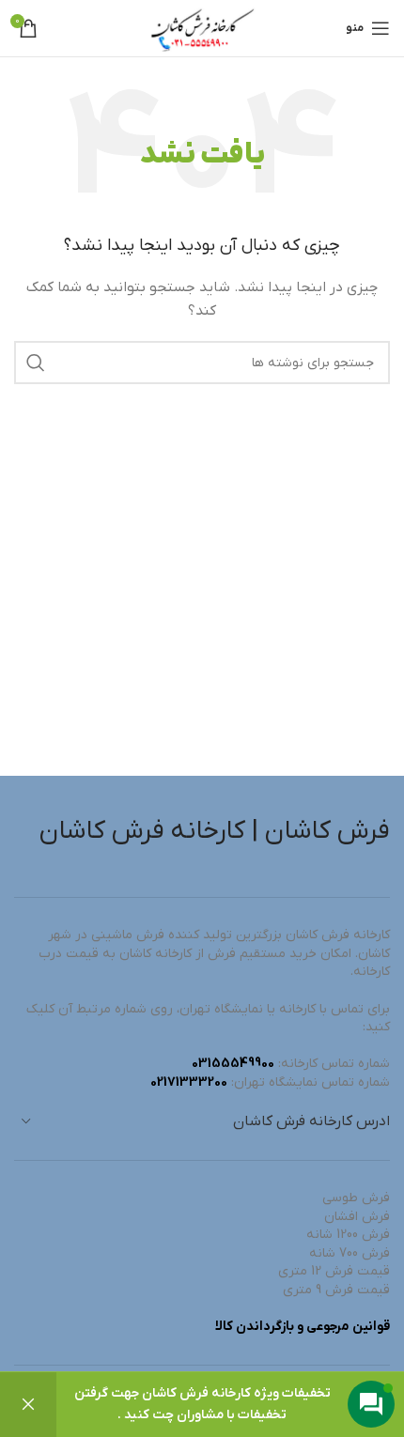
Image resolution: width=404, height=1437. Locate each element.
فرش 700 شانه (349, 1253)
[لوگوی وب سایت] (202, 28)
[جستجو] (35, 362)
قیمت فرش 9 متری (336, 1290)
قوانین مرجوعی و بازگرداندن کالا (302, 1327)
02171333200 (188, 1082)
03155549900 (233, 1064)
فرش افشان (357, 1217)
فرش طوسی (356, 1198)
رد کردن (28, 1404)
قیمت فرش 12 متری (334, 1271)
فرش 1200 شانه (348, 1235)
